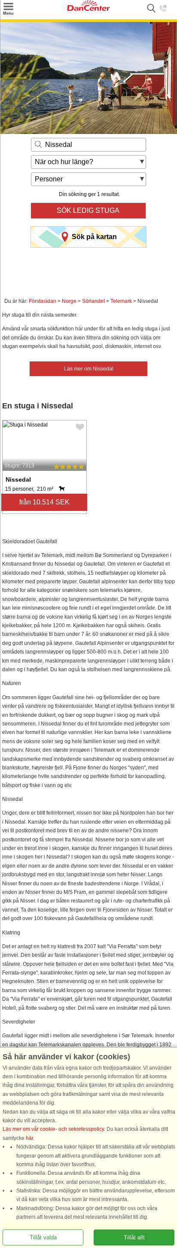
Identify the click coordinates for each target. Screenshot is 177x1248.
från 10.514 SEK (44, 502)
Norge (69, 301)
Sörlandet (93, 301)
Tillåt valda (43, 1237)
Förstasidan (42, 301)
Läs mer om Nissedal (88, 369)
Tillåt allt (134, 1237)
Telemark (121, 301)
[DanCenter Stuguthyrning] (88, 9)
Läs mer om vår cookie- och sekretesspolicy (53, 1130)
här (29, 1138)
